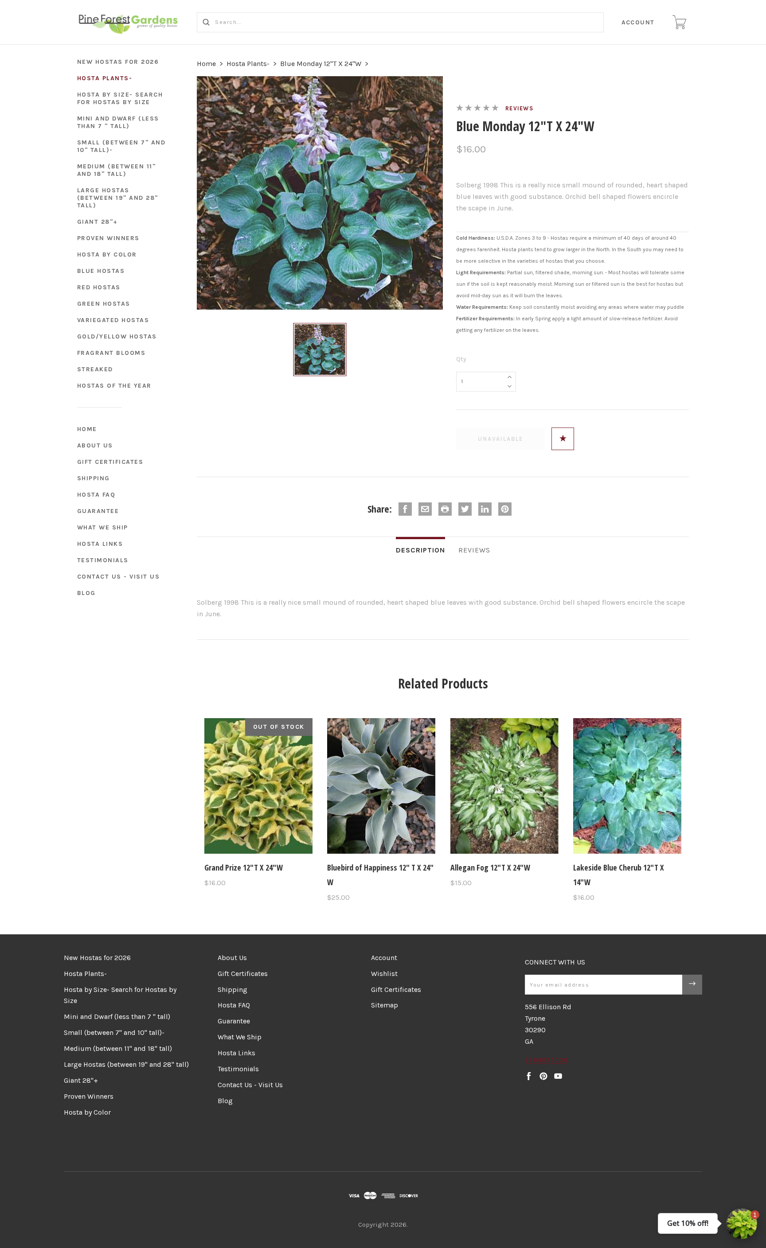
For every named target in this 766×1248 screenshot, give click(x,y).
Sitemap (384, 1005)
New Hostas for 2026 (118, 62)
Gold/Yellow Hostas (117, 336)
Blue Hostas (101, 271)
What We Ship (102, 527)
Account (638, 22)
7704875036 (546, 1060)
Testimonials (103, 560)
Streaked (95, 369)
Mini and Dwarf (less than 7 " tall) (118, 122)
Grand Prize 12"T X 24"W (243, 867)
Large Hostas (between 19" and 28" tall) (117, 198)
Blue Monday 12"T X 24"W (320, 63)
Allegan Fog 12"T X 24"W (490, 867)
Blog (86, 593)
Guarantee (98, 511)
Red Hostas (99, 287)
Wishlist (384, 973)
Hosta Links (100, 544)
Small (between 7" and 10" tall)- (121, 146)
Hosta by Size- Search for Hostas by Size (120, 98)
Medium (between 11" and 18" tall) (116, 170)
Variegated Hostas (113, 320)
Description (420, 550)
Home (87, 429)
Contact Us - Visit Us (118, 576)
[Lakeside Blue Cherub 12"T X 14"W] (627, 785)
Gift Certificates (110, 462)
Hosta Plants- (105, 78)
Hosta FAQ (96, 494)
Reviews (519, 108)
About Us (95, 445)
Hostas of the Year (114, 385)
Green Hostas (103, 303)
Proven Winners (108, 238)
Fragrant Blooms (111, 353)
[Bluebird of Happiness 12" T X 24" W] (381, 785)
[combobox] (400, 22)
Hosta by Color (107, 254)
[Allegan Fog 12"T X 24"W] (504, 785)
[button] (741, 1223)
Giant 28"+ (97, 221)
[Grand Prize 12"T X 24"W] (258, 785)
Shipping (93, 478)
